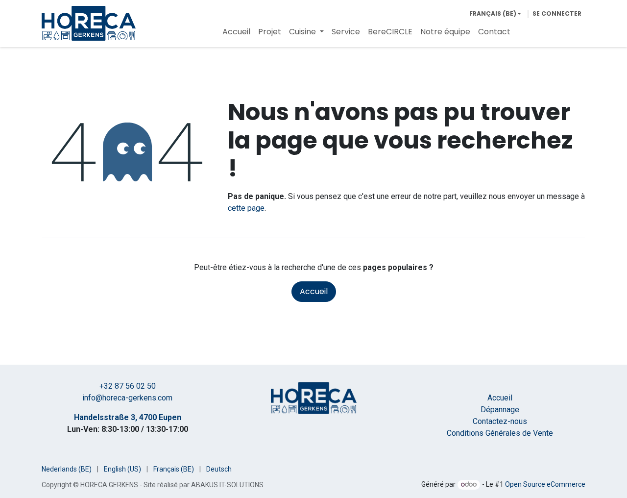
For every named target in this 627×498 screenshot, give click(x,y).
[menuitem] (236, 32)
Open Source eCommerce (545, 484)
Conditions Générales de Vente (500, 433)
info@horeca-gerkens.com (127, 397)
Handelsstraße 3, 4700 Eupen (127, 417)
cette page (246, 208)
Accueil (314, 291)
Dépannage (500, 409)
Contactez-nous (500, 421)
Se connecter (556, 13)
